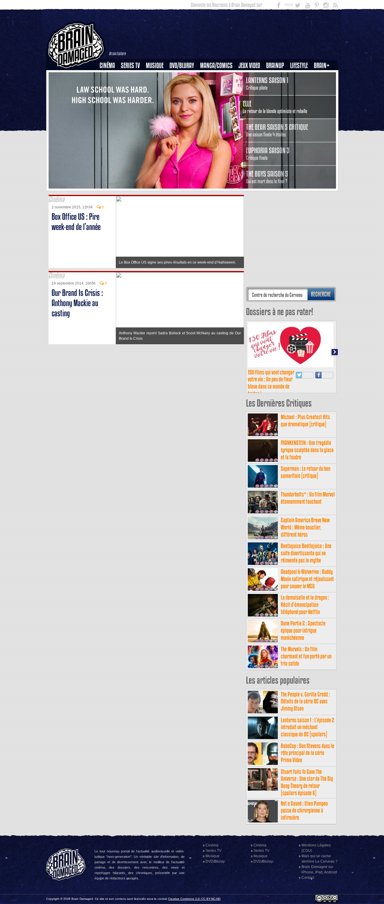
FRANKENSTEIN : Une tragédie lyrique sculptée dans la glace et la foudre (307, 450)
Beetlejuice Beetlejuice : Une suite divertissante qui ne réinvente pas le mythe (306, 553)
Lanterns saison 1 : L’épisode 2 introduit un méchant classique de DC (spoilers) (307, 727)
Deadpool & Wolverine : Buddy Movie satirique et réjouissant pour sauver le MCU (307, 578)
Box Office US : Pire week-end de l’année (76, 222)
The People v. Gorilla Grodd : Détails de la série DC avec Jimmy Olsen (305, 701)
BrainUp (275, 65)
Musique (155, 65)
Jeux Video (249, 65)
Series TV (130, 65)
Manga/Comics (216, 65)
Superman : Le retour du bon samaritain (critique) (305, 472)
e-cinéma (110, 96)
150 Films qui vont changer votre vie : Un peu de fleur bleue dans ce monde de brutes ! (271, 383)
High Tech (301, 96)
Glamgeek (301, 86)
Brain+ (322, 65)
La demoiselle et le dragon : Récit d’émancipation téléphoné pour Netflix (305, 604)
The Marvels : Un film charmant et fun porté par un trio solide (306, 656)
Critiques (110, 76)
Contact (308, 878)
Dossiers (109, 86)
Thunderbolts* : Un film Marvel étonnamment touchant (308, 498)
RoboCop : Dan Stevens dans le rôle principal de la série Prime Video (307, 753)
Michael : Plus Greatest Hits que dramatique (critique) (305, 420)
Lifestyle (299, 65)
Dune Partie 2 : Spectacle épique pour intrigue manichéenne (303, 630)
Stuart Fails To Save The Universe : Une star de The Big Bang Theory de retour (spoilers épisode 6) (307, 782)
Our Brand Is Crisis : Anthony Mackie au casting (77, 303)
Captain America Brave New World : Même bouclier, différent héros (305, 527)
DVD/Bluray (182, 65)
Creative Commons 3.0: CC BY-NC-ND (194, 898)
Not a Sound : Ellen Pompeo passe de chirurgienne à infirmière (304, 810)
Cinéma (107, 65)
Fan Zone (324, 76)
